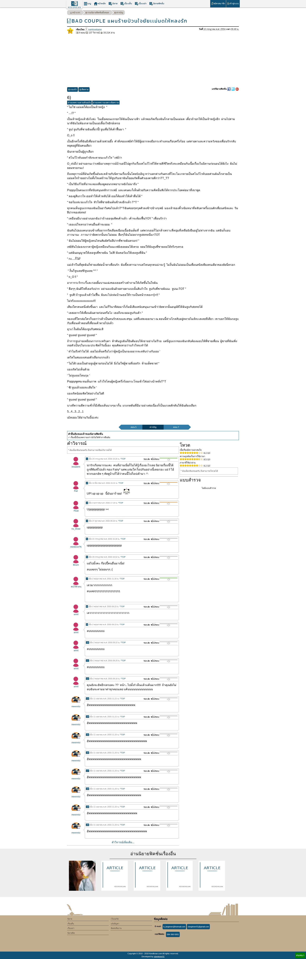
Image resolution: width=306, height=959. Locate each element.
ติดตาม (85, 89)
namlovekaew (95, 29)
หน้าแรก (76, 12)
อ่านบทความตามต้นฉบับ (79, 102)
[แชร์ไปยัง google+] (237, 89)
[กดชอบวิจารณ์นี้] (145, 459)
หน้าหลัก (102, 3)
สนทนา (300, 955)
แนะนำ (73, 89)
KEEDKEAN (74, 7)
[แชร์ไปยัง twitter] (233, 89)
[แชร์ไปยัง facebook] (229, 89)
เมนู (89, 3)
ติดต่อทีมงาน (116, 928)
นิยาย (115, 3)
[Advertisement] (153, 61)
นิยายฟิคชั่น (158, 3)
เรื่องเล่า (142, 3)
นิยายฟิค (71, 933)
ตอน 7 (176, 427)
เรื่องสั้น (128, 3)
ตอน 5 (134, 427)
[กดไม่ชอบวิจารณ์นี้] (155, 459)
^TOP (122, 459)
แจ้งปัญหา (115, 924)
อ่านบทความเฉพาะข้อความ (106, 102)
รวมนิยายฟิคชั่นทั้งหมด (98, 12)
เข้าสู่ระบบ (234, 3)
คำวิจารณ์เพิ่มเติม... (123, 842)
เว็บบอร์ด (115, 919)
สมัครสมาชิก (219, 3)
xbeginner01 (159, 956)
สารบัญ (119, 12)
